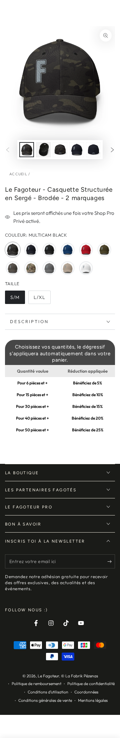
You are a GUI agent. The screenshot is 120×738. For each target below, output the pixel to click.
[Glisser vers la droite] (112, 149)
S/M (17, 299)
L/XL (42, 299)
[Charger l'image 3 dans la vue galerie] (60, 149)
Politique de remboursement (36, 683)
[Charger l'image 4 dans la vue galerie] (76, 149)
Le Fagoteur (48, 675)
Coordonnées (86, 691)
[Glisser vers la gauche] (7, 149)
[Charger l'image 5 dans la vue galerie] (93, 149)
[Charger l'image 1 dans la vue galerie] (26, 149)
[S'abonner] (111, 561)
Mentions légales (93, 700)
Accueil (18, 174)
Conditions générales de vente (45, 700)
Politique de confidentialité (91, 683)
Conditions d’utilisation (48, 691)
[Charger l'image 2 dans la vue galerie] (43, 149)
